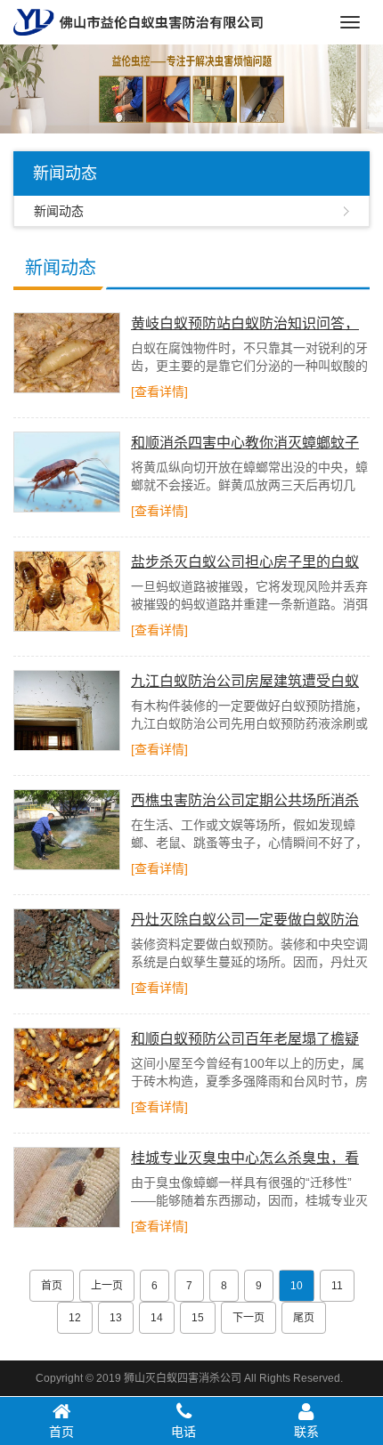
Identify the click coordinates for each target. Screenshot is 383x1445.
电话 (183, 1432)
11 (337, 1286)
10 (296, 1286)
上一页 (107, 1286)
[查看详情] (159, 391)
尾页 (303, 1318)
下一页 (248, 1318)
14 (157, 1318)
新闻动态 (59, 211)
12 (75, 1318)
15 (198, 1318)
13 (116, 1318)
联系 (306, 1432)
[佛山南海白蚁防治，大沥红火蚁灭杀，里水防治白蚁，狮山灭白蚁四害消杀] (138, 21)
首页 (51, 1286)
